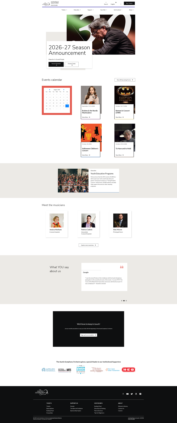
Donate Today (72, 63)
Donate (72, 406)
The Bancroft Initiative (76, 408)
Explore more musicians (87, 245)
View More (85, 117)
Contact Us (121, 408)
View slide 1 (121, 300)
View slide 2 (124, 300)
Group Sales (49, 413)
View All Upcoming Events (124, 80)
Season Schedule (56, 63)
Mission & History (123, 406)
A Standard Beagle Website (56, 418)
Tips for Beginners (99, 413)
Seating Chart (50, 410)
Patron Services (98, 410)
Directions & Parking (99, 408)
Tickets (48, 406)
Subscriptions (50, 408)
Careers (120, 410)
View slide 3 (126, 300)
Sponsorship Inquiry (75, 410)
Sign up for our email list (87, 335)
